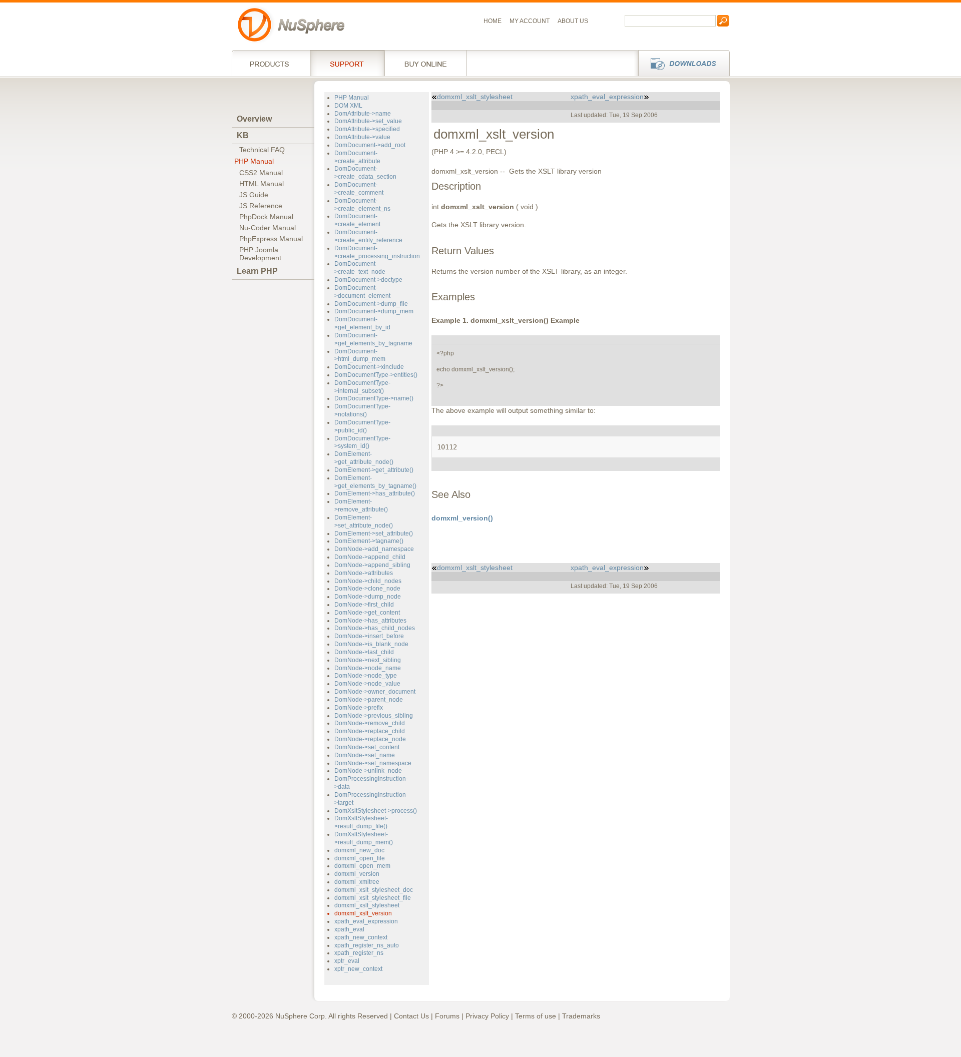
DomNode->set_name (364, 755)
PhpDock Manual (266, 217)
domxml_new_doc (359, 850)
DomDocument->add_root (369, 145)
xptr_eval (346, 960)
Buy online (425, 63)
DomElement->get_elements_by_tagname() (375, 481)
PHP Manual (254, 161)
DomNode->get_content (367, 612)
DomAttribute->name (362, 113)
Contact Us (411, 1016)
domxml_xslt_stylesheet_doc (373, 889)
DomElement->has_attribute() (374, 493)
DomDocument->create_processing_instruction (377, 252)
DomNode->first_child (364, 604)
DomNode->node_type (365, 675)
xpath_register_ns (358, 952)
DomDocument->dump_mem (373, 311)
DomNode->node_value (367, 683)
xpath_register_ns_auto (366, 945)
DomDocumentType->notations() (362, 410)
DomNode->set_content (366, 747)
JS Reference (260, 206)
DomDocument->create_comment (358, 188)
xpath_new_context (360, 937)
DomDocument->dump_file (371, 303)
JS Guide (253, 195)
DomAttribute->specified (367, 129)
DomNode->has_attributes (370, 620)
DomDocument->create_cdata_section (365, 172)
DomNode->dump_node (367, 596)
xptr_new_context (358, 968)
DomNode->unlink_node (368, 770)
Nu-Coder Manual (267, 228)
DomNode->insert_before (369, 636)
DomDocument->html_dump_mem (359, 355)
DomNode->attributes (363, 573)
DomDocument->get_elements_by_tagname (373, 339)
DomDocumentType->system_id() (362, 442)
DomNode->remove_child (369, 723)
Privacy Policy (487, 1016)
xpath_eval (349, 929)
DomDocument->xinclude (369, 366)
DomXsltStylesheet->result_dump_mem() (363, 838)
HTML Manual (261, 184)
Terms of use (535, 1016)
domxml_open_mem (362, 865)
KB (243, 135)
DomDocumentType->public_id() (362, 426)
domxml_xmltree (356, 881)
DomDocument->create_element (357, 220)
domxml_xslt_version (363, 913)
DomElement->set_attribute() (373, 533)
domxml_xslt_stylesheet (366, 905)
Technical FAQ (262, 150)
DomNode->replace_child (369, 731)
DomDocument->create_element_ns (362, 204)
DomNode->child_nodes (367, 581)
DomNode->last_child (364, 652)
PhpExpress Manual (271, 239)
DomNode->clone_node (367, 588)
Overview (254, 119)
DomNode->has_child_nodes (374, 628)
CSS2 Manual (261, 173)
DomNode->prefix (358, 707)
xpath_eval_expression (366, 921)
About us (573, 21)
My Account (530, 21)
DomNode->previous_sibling (373, 715)
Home (493, 21)
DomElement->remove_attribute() (361, 505)
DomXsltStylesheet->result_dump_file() (361, 822)
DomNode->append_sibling (372, 565)
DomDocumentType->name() (373, 398)
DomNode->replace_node (370, 739)
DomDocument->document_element (362, 291)
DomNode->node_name (367, 668)
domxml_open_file (359, 858)
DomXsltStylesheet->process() (375, 810)
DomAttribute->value (362, 137)
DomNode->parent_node (368, 699)
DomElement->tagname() (368, 541)
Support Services (347, 63)
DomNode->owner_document (374, 691)
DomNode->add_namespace (374, 549)
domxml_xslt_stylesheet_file (372, 897)
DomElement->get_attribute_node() (363, 457)
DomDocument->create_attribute (357, 157)
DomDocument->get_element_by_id (362, 323)
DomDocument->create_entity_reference (368, 236)
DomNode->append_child (369, 557)
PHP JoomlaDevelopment (260, 254)
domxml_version (356, 873)
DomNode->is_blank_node (371, 644)
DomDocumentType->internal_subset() (362, 386)
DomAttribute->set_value (368, 121)
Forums (447, 1016)
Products (271, 63)
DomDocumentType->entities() (375, 374)
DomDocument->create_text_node (359, 267)
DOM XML (348, 105)
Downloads (681, 63)
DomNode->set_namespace (372, 763)
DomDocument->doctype (368, 279)
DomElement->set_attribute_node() (363, 521)
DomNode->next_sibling (367, 660)
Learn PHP (257, 271)
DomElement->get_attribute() (373, 469)
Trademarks (581, 1016)
